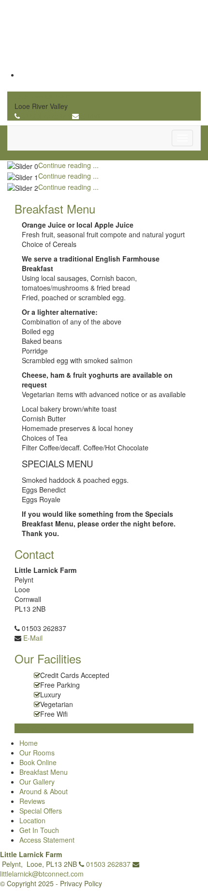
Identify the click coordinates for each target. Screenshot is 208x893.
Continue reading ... (68, 165)
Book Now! (31, 728)
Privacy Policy (81, 883)
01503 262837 (108, 864)
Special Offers (40, 811)
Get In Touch (39, 830)
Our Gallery (37, 781)
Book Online (38, 762)
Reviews (32, 801)
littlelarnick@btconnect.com (42, 873)
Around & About (43, 791)
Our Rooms (37, 752)
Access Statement (46, 840)
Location (32, 820)
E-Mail (90, 116)
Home (28, 743)
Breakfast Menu (43, 772)
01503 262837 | (47, 116)
